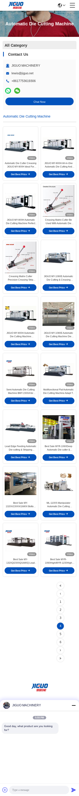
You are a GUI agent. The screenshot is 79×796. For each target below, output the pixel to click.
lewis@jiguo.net (22, 73)
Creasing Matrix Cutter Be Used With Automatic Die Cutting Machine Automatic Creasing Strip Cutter (58, 222)
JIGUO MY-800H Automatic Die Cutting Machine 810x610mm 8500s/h (21, 335)
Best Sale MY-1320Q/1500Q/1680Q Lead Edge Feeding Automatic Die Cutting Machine (20, 561)
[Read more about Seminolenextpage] (60, 585)
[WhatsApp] (8, 90)
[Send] (74, 790)
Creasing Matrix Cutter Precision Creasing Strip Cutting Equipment (20, 278)
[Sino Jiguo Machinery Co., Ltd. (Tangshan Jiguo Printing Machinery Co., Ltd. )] (15, 5)
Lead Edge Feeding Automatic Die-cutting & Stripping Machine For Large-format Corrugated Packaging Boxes (20, 448)
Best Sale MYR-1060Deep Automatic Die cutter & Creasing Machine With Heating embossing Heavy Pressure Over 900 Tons (58, 448)
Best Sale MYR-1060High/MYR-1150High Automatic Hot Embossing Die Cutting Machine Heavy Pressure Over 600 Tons (58, 561)
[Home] (39, 692)
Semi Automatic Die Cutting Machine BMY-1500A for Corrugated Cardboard (20, 391)
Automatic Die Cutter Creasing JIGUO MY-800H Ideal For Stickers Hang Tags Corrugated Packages (20, 165)
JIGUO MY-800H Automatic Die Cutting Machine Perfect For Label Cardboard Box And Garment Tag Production (20, 222)
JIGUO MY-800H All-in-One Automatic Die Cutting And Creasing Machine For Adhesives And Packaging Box (58, 165)
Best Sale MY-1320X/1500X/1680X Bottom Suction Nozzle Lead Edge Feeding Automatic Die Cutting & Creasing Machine (20, 505)
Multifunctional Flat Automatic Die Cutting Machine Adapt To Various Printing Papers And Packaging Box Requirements (58, 391)
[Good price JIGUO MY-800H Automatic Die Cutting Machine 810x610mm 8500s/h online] (20, 314)
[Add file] (5, 790)
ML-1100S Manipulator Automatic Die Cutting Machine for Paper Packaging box (58, 505)
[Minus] (73, 705)
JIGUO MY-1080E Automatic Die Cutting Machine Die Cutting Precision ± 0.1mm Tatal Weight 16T (58, 335)
